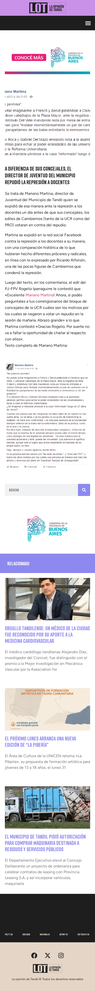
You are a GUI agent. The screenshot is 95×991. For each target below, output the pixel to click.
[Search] (84, 490)
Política (9, 934)
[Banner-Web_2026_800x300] (47, 543)
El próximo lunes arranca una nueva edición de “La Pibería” (40, 741)
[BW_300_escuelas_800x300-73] (47, 72)
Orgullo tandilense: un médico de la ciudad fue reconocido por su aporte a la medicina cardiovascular (47, 634)
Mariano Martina (40, 295)
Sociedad (26, 934)
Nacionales (45, 934)
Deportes (63, 934)
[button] (88, 23)
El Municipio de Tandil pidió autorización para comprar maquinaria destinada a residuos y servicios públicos (45, 843)
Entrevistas (83, 934)
